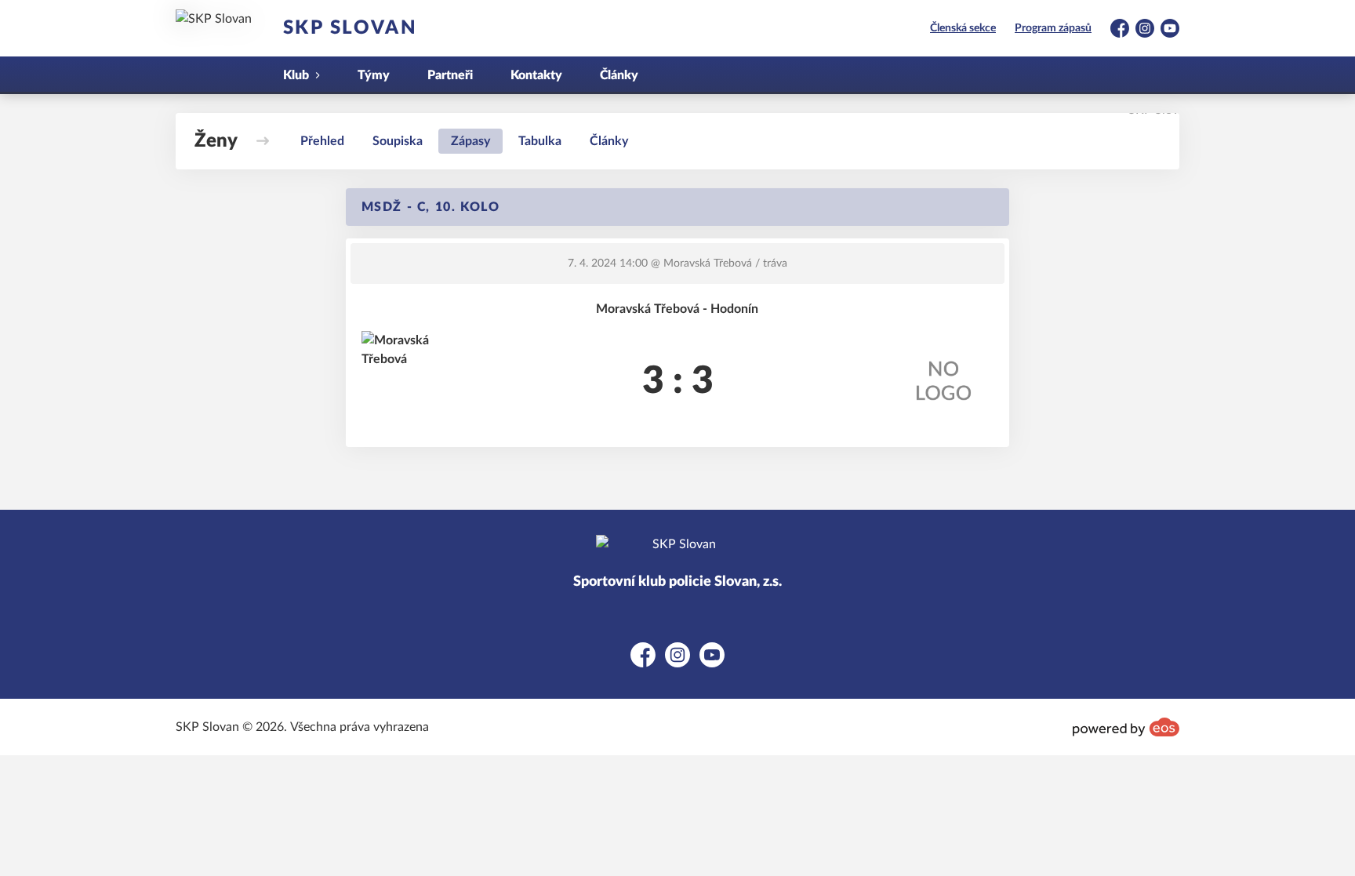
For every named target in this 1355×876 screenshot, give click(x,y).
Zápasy (470, 141)
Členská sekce (963, 28)
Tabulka (539, 141)
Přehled (322, 141)
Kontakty (536, 75)
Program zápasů (1053, 28)
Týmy (374, 75)
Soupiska (397, 141)
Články (619, 75)
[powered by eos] (1126, 727)
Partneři (450, 75)
